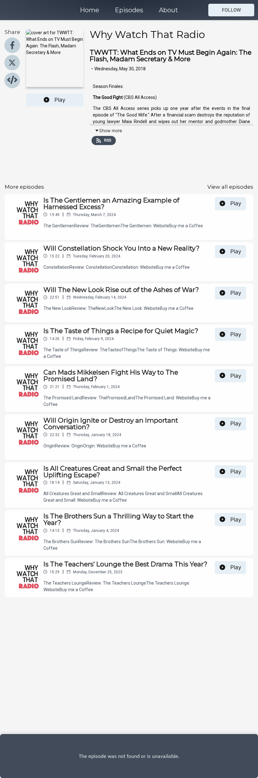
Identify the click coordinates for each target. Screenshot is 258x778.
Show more (110, 130)
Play (59, 99)
